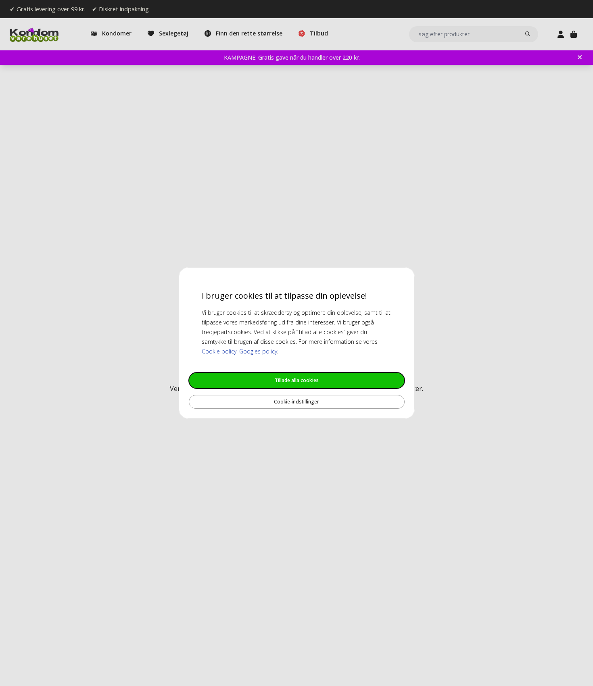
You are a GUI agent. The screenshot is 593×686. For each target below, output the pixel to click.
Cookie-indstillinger (296, 401)
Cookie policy (219, 351)
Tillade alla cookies (297, 380)
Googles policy (258, 351)
